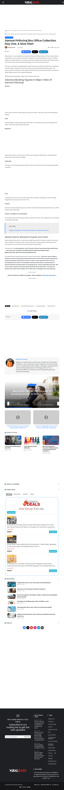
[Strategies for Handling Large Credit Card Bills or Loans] (11, 602)
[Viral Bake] (32, 2)
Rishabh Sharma (11, 47)
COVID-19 (50, 727)
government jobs (52, 735)
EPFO (49, 732)
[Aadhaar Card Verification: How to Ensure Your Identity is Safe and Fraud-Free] (11, 615)
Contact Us (55, 785)
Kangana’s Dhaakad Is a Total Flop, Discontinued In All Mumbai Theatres (29, 230)
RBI (55, 753)
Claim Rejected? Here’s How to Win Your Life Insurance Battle (34, 607)
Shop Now (53, 532)
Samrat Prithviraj (51, 306)
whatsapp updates (52, 763)
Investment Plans (52, 750)
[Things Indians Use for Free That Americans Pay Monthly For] (11, 584)
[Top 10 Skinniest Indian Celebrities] (32, 440)
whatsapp (50, 758)
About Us (37, 785)
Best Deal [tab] (9, 494)
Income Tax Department (51, 744)
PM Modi (50, 753)
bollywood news (15, 306)
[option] (32, 392)
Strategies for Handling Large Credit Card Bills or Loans (33, 601)
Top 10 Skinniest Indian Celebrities (30, 447)
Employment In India (52, 729)
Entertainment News (41, 306)
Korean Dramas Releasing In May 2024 (13, 447)
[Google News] (32, 311)
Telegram (53, 275)
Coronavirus (51, 721)
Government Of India (52, 741)
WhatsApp (46, 275)
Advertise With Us (46, 785)
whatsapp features (52, 761)
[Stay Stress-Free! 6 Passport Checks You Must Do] (11, 590)
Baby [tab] (32, 494)
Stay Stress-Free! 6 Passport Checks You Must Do (31, 589)
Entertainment (15, 34)
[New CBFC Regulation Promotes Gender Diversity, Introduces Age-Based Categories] (51, 440)
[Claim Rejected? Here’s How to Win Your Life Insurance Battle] (11, 609)
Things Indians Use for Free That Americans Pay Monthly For (34, 582)
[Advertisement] (32, 17)
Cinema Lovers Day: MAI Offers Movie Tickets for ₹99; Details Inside (32, 392)
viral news (50, 755)
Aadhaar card (51, 719)
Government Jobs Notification (52, 738)
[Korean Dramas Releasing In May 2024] (13, 440)
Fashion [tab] (25, 494)
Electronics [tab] (17, 494)
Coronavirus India (52, 724)
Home (8, 34)
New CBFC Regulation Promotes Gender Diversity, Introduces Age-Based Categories (50, 449)
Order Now (11, 512)
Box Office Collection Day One (28, 306)
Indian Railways (51, 747)
